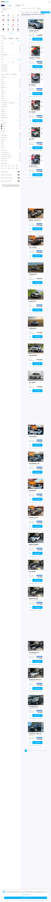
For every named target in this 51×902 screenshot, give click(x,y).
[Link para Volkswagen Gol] (35, 700)
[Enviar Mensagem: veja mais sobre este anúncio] (30, 39)
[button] (3, 5)
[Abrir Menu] (49, 2)
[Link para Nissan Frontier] (35, 592)
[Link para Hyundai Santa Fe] (35, 24)
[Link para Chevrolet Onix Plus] (35, 673)
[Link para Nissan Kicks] (35, 294)
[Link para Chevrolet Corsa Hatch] (35, 727)
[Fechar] (47, 891)
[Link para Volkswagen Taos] (35, 457)
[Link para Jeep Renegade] (35, 348)
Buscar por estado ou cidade (6, 8)
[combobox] (9, 9)
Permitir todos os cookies (26, 897)
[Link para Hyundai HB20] (35, 321)
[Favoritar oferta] (42, 21)
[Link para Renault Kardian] (35, 538)
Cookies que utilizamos (25, 894)
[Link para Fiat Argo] (35, 132)
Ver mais (11, 33)
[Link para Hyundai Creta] (35, 159)
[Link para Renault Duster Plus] (35, 213)
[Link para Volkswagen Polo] (35, 646)
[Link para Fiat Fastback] (35, 430)
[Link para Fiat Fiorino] (35, 78)
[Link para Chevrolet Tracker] (35, 51)
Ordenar (38, 7)
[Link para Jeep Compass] (35, 240)
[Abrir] (19, 9)
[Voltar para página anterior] (23, 751)
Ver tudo (18, 40)
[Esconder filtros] (22, 5)
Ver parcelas (37, 39)
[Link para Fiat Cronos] (35, 105)
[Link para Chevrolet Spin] (35, 510)
